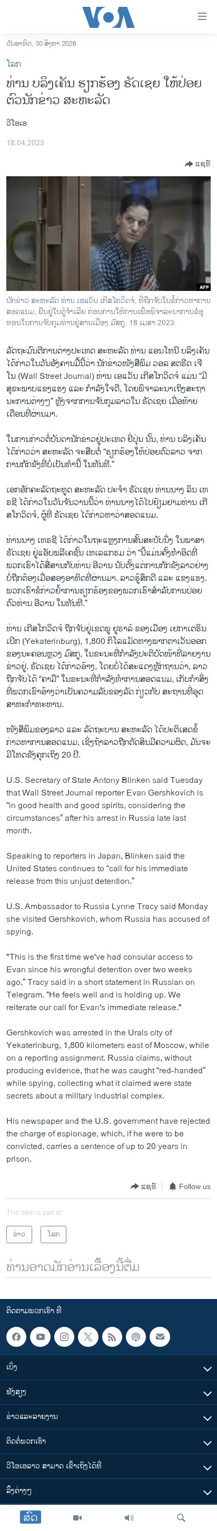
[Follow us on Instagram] (64, 1337)
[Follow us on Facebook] (16, 1337)
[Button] (198, 164)
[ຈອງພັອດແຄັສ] (160, 1337)
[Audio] (129, 1518)
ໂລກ (13, 64)
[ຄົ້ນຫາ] (181, 1518)
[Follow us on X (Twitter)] (88, 1337)
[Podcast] (136, 1337)
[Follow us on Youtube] (40, 1337)
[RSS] (112, 1337)
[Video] (77, 1518)
